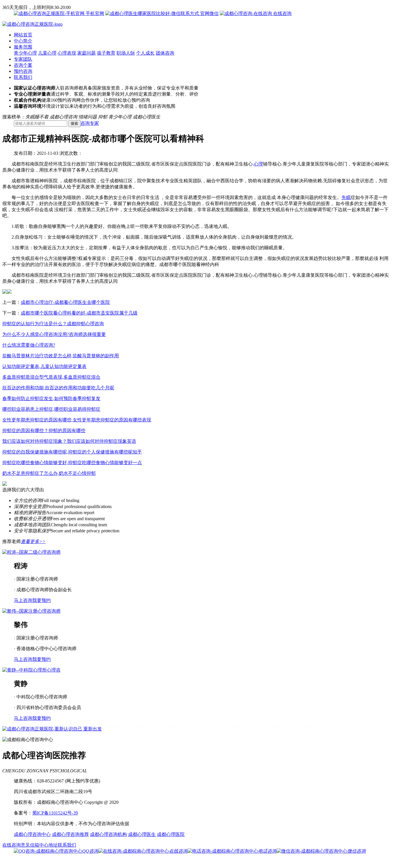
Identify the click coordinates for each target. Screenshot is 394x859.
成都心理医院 (171, 834)
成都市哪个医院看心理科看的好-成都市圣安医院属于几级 (79, 312)
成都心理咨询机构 (108, 834)
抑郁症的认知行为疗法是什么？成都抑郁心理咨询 (53, 323)
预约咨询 (23, 71)
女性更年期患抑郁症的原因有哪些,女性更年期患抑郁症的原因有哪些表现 (76, 419)
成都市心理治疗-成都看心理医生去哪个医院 (65, 302)
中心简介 (23, 40)
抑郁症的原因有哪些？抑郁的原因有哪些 (43, 430)
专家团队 (23, 59)
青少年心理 (25, 53)
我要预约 (41, 600)
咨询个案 (23, 65)
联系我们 (23, 77)
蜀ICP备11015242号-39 (55, 812)
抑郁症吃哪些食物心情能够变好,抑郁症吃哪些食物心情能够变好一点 (72, 462)
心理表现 (67, 53)
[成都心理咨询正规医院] (32, 24)
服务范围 (23, 46)
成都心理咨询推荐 (70, 834)
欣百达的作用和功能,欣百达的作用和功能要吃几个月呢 (58, 387)
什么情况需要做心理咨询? (28, 345)
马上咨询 (23, 600)
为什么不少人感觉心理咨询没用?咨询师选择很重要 (54, 334)
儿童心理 (47, 53)
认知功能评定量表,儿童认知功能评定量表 (44, 366)
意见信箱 (30, 845)
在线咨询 (282, 13)
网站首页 (23, 34)
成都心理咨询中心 (32, 834)
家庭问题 (86, 53)
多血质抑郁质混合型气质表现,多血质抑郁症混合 (51, 377)
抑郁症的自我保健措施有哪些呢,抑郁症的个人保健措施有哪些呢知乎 (72, 451)
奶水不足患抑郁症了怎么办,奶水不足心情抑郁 (49, 473)
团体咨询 (165, 53)
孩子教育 (106, 53)
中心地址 (48, 845)
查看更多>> (33, 541)
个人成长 (145, 53)
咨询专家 (89, 123)
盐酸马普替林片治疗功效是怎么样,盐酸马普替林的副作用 (60, 355)
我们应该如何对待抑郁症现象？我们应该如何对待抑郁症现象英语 (69, 441)
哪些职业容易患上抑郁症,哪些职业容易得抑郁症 (51, 409)
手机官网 (94, 13)
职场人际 (126, 53)
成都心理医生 (142, 834)
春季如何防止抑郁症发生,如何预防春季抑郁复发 (51, 398)
